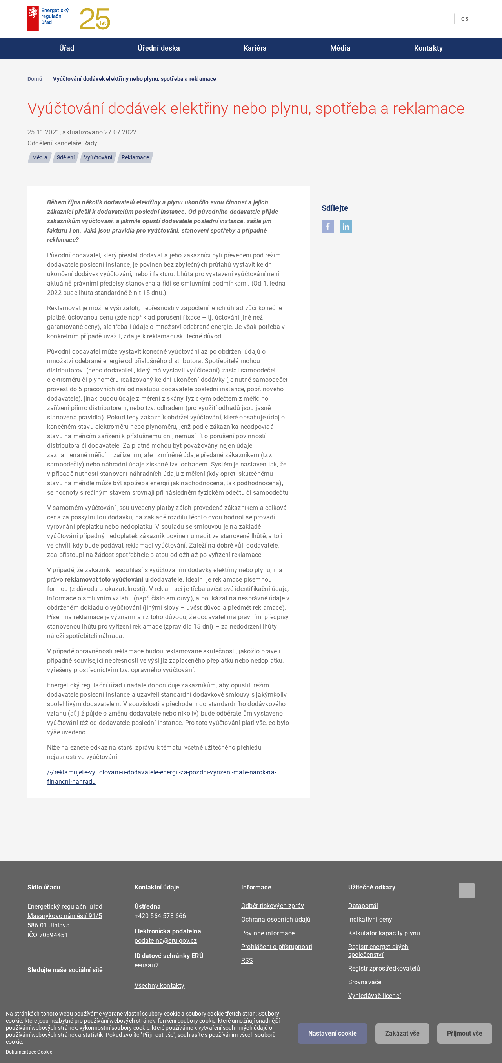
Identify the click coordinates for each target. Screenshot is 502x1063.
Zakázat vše (402, 1033)
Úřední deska (159, 48)
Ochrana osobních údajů (276, 919)
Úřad (67, 48)
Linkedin (60, 992)
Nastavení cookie (332, 1033)
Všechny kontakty (160, 985)
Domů (34, 79)
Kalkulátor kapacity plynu (384, 933)
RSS (247, 960)
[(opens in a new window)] (328, 226)
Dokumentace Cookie (29, 1052)
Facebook (38, 992)
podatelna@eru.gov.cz (166, 940)
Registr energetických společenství (378, 950)
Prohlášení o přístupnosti (276, 947)
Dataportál (363, 905)
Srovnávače (365, 982)
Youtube (81, 992)
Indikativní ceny (370, 919)
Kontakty (428, 48)
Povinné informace (268, 933)
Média (340, 48)
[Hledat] (443, 19)
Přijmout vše (464, 1033)
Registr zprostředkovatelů (384, 968)
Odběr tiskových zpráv (272, 905)
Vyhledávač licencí (374, 996)
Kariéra (255, 48)
